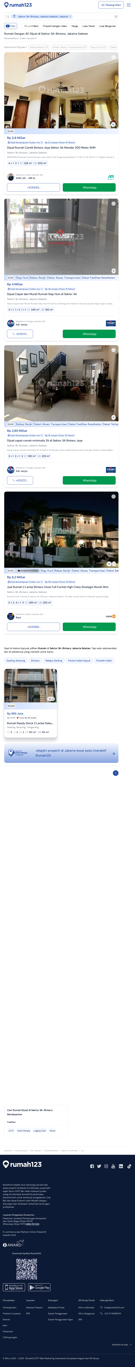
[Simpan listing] (113, 57)
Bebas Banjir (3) (39, 47)
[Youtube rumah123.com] (113, 1166)
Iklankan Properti (34, 1307)
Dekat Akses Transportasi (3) (69, 47)
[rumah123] (22, 1164)
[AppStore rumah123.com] (14, 1287)
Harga (75, 26)
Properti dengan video (55, 26)
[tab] (36, 1122)
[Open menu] (129, 5)
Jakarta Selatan (51, 1150)
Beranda (8, 1150)
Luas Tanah (89, 26)
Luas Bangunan (107, 26)
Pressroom (8, 1331)
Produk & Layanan (12, 1313)
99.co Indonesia (86, 1307)
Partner (6, 1319)
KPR (28, 1313)
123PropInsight (10, 1337)
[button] (58, 16)
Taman (52, 1130)
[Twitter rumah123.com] (99, 1166)
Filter (11, 26)
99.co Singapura (86, 1313)
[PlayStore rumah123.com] (39, 1287)
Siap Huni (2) (98, 47)
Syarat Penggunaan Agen (60, 1319)
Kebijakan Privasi (56, 1307)
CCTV (11, 1130)
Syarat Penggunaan (57, 1313)
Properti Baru (31, 26)
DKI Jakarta (35, 1150)
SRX (80, 1319)
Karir (5, 1325)
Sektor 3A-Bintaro (70, 1150)
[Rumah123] (18, 5)
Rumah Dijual (21, 1150)
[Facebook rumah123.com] (92, 1166)
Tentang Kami (9, 1307)
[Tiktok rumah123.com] (129, 1166)
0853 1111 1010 (32, 1224)
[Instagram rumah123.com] (106, 1166)
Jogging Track (40, 1130)
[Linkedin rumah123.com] (121, 1166)
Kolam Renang (23, 1130)
